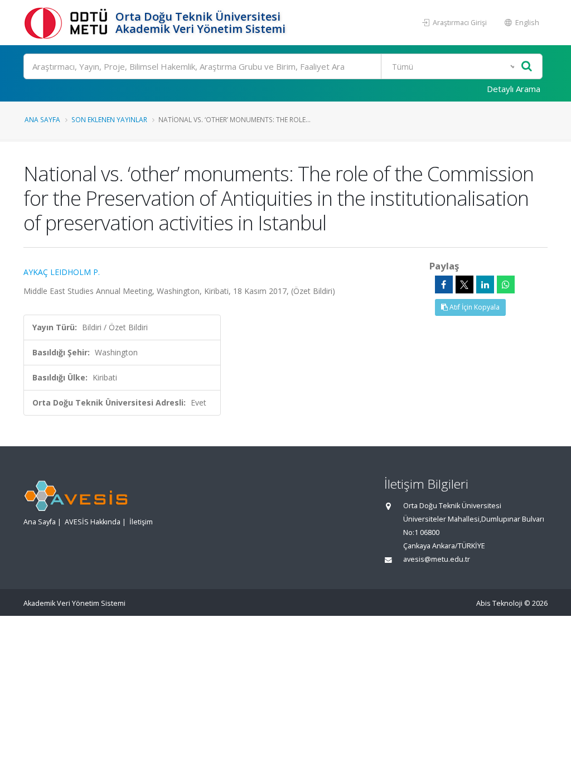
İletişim (141, 522)
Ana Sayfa (42, 119)
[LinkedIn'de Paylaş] (485, 284)
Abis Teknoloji (499, 603)
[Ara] (526, 66)
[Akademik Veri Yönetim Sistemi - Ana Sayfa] (68, 22)
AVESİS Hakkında (92, 522)
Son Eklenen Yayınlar (109, 119)
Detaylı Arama (513, 88)
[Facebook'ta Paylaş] (444, 284)
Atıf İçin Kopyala (474, 307)
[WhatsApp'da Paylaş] (506, 284)
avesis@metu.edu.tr (436, 559)
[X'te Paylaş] (464, 284)
